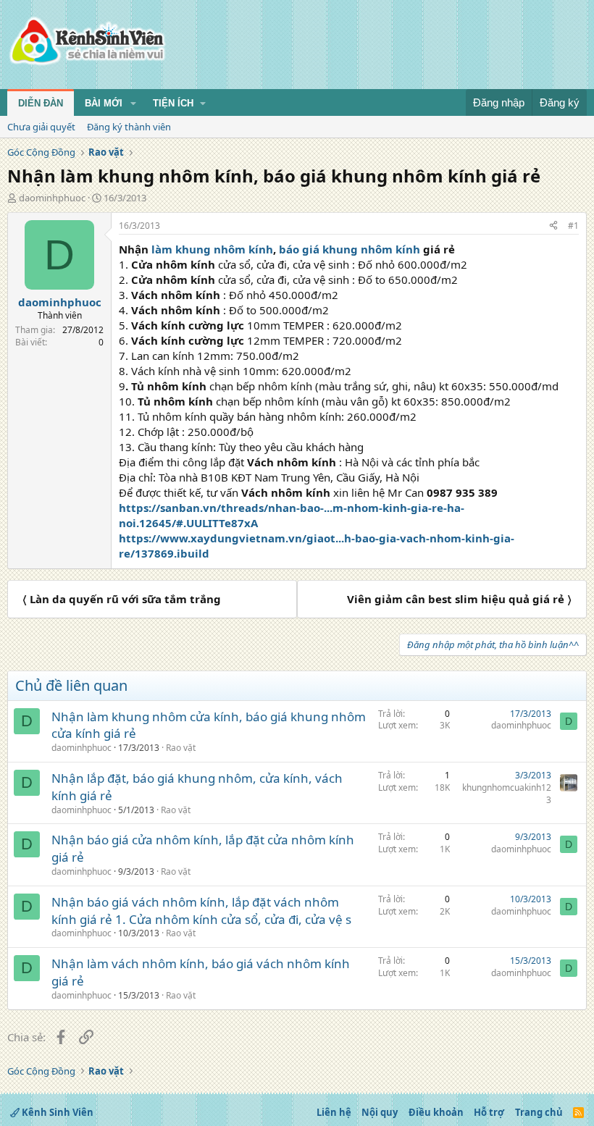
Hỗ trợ (489, 1112)
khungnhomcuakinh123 (506, 793)
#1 (573, 225)
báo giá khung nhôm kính (349, 249)
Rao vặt (181, 747)
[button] (133, 103)
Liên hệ (334, 1112)
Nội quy (379, 1112)
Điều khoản (436, 1112)
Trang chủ (539, 1112)
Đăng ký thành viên (129, 126)
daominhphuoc (52, 197)
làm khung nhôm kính (212, 249)
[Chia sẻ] (553, 226)
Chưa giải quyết (41, 126)
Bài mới (103, 103)
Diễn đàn (40, 103)
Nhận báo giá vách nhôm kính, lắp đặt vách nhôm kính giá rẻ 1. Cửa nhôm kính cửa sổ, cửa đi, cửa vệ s (201, 911)
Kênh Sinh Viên (56, 1112)
